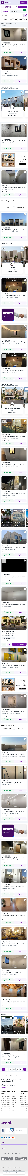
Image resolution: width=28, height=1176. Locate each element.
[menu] (2, 7)
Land (15, 19)
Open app (23, 2)
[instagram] (1, 1153)
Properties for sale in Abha (7, 1104)
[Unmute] (25, 770)
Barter (23, 11)
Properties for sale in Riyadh (8, 1096)
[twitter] (19, 1153)
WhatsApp (8, 52)
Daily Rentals (14, 11)
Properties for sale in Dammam (8, 1108)
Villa (11, 19)
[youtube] (16, 1153)
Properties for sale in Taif (7, 1106)
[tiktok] (5, 1153)
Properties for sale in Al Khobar (9, 1111)
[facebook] (9, 1153)
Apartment (4, 19)
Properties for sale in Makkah (8, 1100)
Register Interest (19, 644)
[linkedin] (12, 1153)
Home (2, 1075)
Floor (20, 19)
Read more (3, 1087)
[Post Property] (16, 7)
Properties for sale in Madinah (8, 1102)
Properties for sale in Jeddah (8, 1098)
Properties (5, 11)
